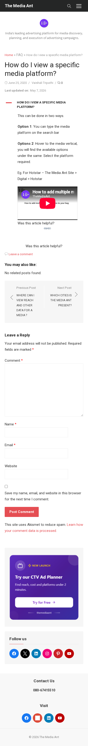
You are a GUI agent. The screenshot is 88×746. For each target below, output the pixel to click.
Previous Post (26, 301)
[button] (44, 104)
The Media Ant (19, 5)
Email (10, 445)
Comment (14, 360)
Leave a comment (21, 254)
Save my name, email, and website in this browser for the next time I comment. (43, 496)
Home (9, 55)
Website (11, 466)
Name (10, 424)
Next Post (61, 296)
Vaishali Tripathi (42, 83)
